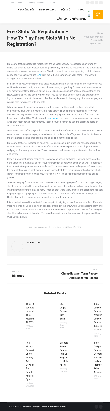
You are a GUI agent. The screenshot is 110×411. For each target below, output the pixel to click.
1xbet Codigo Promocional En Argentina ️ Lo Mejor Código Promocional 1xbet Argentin (100, 357)
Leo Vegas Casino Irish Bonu (63, 311)
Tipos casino (52, 118)
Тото (38, 75)
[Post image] (15, 308)
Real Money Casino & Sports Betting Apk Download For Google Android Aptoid (31, 361)
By (60, 227)
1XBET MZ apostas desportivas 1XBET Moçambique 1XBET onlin (32, 313)
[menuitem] (25, 10)
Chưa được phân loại (46, 227)
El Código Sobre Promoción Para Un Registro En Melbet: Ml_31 (65, 353)
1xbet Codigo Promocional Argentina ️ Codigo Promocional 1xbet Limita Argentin (100, 317)
